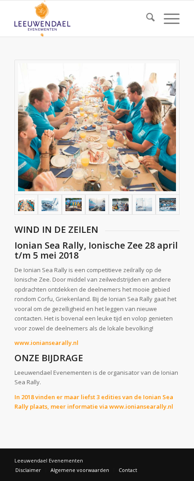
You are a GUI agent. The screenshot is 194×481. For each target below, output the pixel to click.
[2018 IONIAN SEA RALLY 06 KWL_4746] (144, 204)
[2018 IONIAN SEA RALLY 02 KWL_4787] (49, 204)
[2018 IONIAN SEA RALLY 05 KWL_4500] (120, 204)
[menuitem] (146, 18)
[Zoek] (146, 18)
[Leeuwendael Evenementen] (80, 18)
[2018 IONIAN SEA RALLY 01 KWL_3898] (97, 127)
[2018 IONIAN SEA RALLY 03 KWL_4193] (73, 204)
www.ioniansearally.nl (46, 343)
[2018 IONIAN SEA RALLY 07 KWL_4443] (167, 204)
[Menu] (167, 18)
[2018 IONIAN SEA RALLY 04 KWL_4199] (97, 204)
